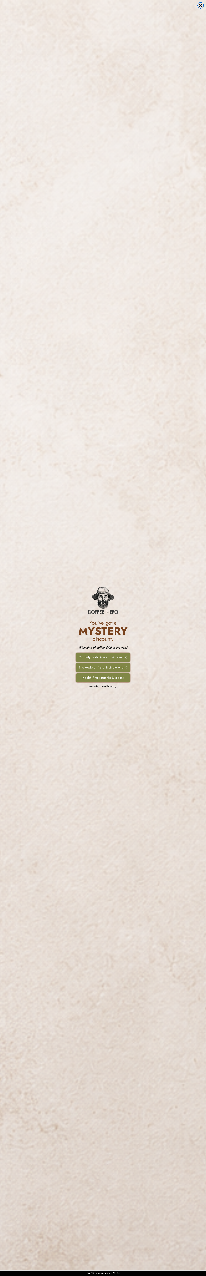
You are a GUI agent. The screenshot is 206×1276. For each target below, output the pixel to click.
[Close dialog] (201, 5)
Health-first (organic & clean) (103, 678)
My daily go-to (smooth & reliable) (103, 657)
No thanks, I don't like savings (103, 686)
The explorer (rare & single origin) (103, 667)
